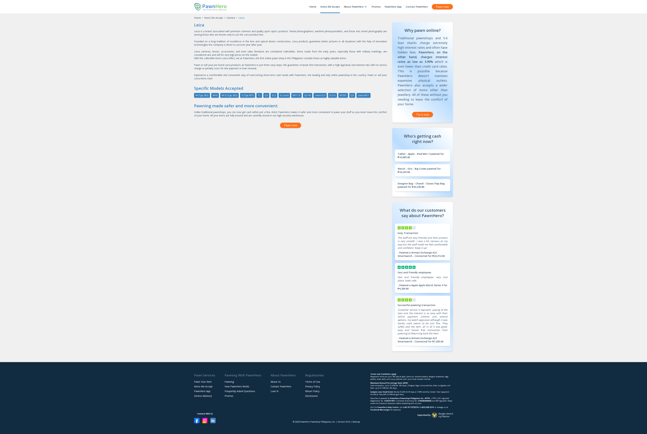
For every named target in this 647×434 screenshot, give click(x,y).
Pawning (229, 381)
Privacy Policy (312, 386)
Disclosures (311, 395)
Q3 (352, 95)
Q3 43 (307, 95)
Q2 (266, 95)
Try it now (422, 114)
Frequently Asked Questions (240, 391)
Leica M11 (363, 95)
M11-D (296, 95)
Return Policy (312, 391)
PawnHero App (393, 6)
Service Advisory (203, 395)
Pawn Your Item (203, 381)
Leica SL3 (320, 95)
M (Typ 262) (202, 95)
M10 (215, 95)
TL (259, 95)
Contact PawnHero (417, 6)
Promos (376, 6)
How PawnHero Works (237, 386)
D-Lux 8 (284, 95)
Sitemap (356, 421)
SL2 (274, 95)
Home (312, 6)
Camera (230, 17)
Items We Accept (330, 6)
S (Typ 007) (247, 95)
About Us (276, 381)
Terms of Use (312, 381)
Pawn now (442, 7)
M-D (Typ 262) (229, 95)
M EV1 (343, 95)
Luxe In (275, 391)
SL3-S (332, 95)
